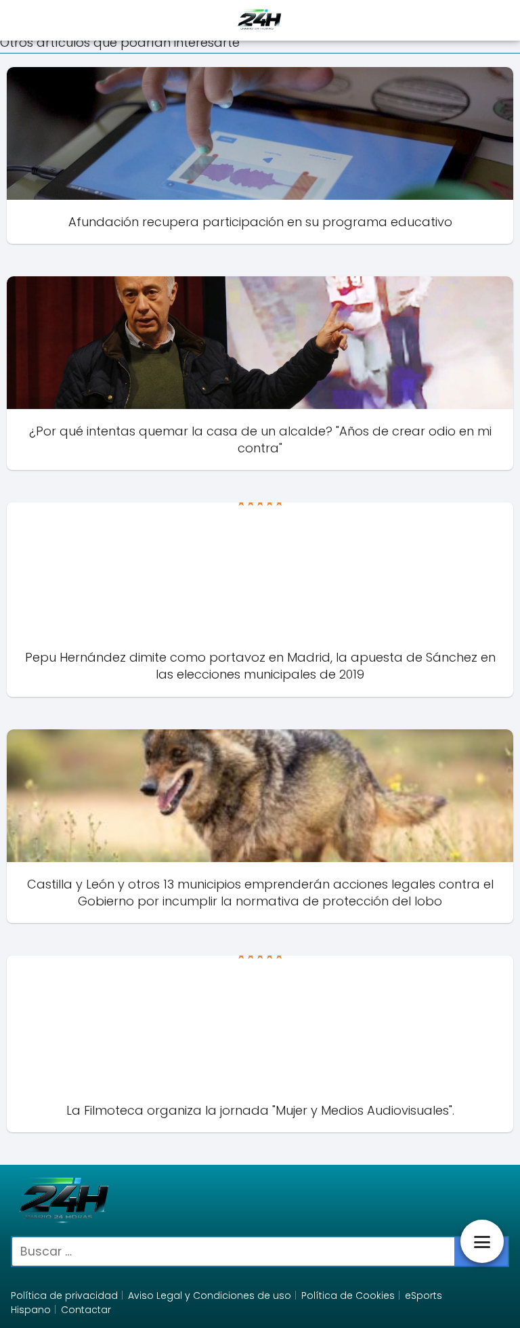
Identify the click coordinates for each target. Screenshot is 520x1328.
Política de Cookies (348, 1295)
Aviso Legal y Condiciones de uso (209, 1295)
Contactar (86, 1309)
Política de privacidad (64, 1295)
